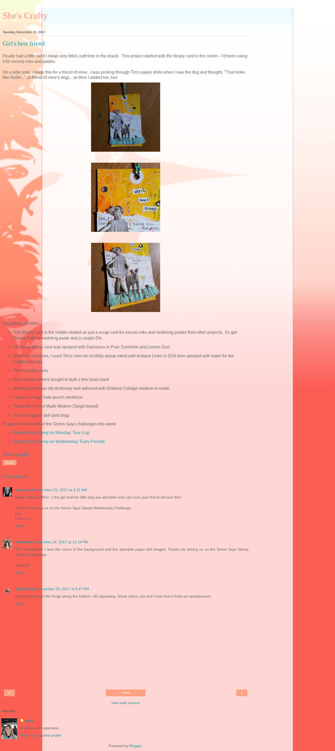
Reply (20, 526)
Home (125, 693)
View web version (125, 703)
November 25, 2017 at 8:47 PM (63, 589)
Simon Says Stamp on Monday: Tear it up (51, 432)
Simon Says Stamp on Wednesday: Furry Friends (59, 441)
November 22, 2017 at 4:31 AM (61, 490)
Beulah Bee (25, 589)
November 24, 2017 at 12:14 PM (61, 542)
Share (9, 462)
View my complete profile (40, 735)
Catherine (23, 542)
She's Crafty (25, 15)
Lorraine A (24, 490)
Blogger (135, 746)
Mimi (29, 721)
